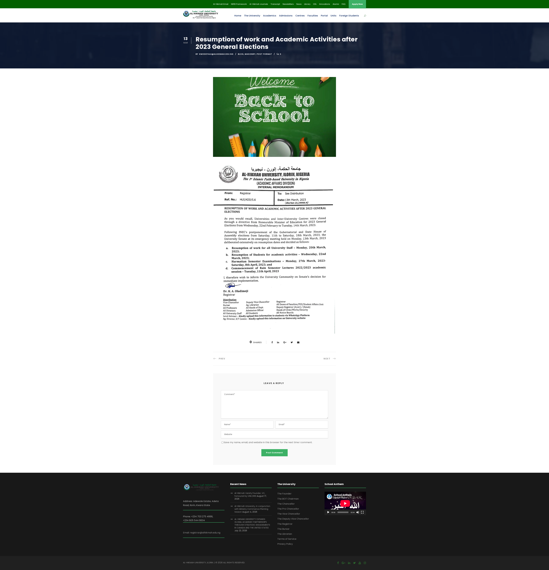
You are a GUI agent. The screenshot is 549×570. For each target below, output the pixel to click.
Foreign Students (349, 15)
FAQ (343, 4)
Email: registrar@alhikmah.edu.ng (201, 532)
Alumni (336, 4)
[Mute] (357, 512)
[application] (345, 503)
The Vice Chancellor (288, 513)
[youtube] (360, 563)
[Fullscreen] (362, 512)
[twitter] (354, 563)
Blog (241, 54)
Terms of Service (286, 539)
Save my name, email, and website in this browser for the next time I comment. (268, 442)
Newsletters (288, 4)
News (299, 4)
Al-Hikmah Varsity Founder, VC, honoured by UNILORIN (249, 494)
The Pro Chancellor (288, 508)
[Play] (328, 512)
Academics (269, 15)
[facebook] (338, 563)
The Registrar (285, 524)
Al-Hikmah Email (220, 4)
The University (252, 15)
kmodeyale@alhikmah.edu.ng (216, 54)
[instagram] (365, 563)
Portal (324, 15)
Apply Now (357, 4)
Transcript (275, 4)
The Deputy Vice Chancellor (293, 518)
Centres (300, 15)
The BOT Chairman (288, 498)
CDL (315, 4)
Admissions (286, 15)
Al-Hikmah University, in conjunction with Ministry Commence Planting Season (252, 509)
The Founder (284, 493)
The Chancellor (286, 503)
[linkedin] (349, 563)
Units (333, 15)
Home (237, 15)
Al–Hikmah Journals (258, 4)
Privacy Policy (285, 544)
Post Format (264, 54)
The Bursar (283, 529)
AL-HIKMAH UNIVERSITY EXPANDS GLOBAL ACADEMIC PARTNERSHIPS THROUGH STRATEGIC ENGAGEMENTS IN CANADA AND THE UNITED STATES (252, 523)
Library (307, 4)
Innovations (324, 4)
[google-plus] (343, 563)
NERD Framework (239, 4)
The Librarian (284, 534)
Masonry (250, 54)
